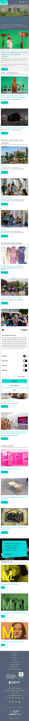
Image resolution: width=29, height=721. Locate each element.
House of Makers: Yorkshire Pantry (11, 298)
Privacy (15, 657)
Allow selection (15, 385)
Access (14, 655)
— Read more (10, 28)
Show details (21, 376)
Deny (14, 390)
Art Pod (3, 230)
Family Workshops (6, 198)
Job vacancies (14, 662)
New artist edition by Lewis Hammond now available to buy (14, 528)
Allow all (14, 381)
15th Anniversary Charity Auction (11, 469)
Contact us (14, 653)
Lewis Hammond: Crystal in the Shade (12, 128)
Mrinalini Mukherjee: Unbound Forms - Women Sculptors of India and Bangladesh (13, 96)
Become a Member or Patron (9, 584)
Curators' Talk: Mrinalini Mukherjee (11, 266)
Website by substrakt (14, 718)
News (14, 660)
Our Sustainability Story (14, 669)
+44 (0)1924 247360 (15, 695)
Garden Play (4, 166)
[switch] (25, 361)
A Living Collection (7, 401)
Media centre (14, 667)
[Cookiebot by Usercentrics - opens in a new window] (20, 330)
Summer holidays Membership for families (13, 613)
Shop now (8, 554)
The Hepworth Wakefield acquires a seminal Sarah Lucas (14, 498)
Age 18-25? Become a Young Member (12, 642)
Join (3, 587)
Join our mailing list (14, 664)
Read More (4, 102)
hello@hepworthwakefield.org (15, 698)
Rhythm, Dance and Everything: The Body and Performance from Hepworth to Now (13, 432)
